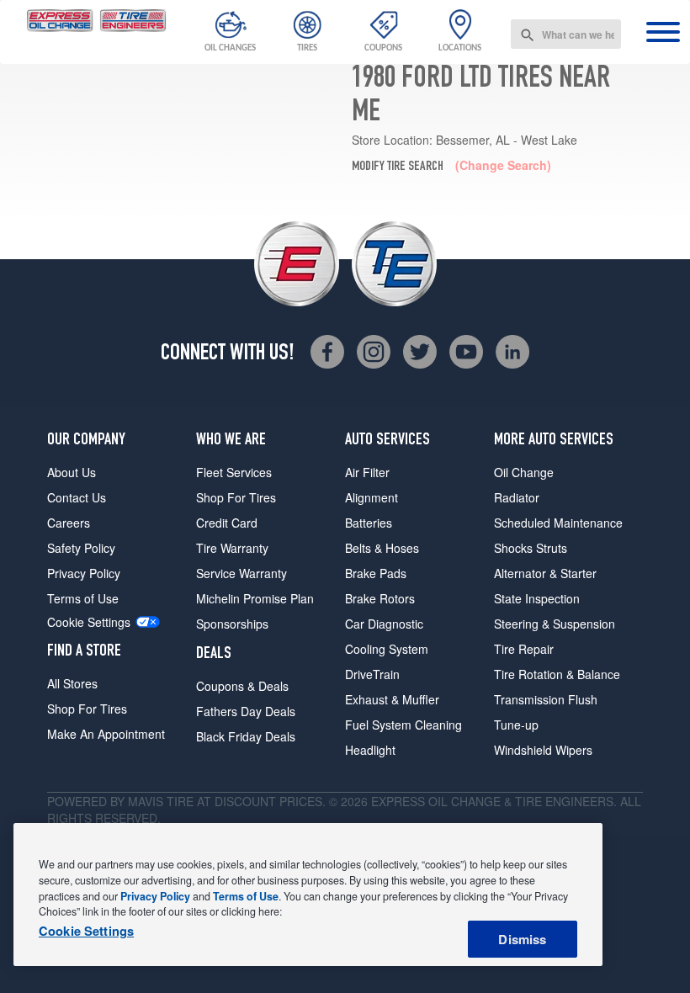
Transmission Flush (545, 699)
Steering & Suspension (554, 623)
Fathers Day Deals (245, 711)
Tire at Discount (221, 801)
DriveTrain (372, 674)
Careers (68, 522)
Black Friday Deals (245, 736)
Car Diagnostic (384, 623)
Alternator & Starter (545, 573)
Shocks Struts (530, 547)
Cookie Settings (88, 622)
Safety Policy (81, 547)
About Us (71, 472)
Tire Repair (524, 648)
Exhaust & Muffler (392, 699)
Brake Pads (375, 573)
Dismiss (522, 939)
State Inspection (537, 598)
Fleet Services (234, 472)
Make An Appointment (106, 733)
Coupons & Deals (242, 685)
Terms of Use (83, 598)
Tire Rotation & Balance (557, 674)
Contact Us (76, 497)
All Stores (72, 683)
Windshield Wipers (543, 749)
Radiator (516, 497)
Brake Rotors (380, 598)
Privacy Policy (83, 573)
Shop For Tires (87, 708)
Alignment (371, 497)
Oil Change (524, 472)
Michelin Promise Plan (255, 598)
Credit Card (226, 522)
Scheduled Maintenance (558, 522)
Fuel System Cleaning (403, 724)
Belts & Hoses (382, 547)
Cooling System (386, 648)
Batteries (368, 522)
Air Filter (367, 472)
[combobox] (566, 34)
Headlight (370, 749)
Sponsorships (232, 623)
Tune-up (516, 724)
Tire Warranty (232, 547)
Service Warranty (241, 573)
